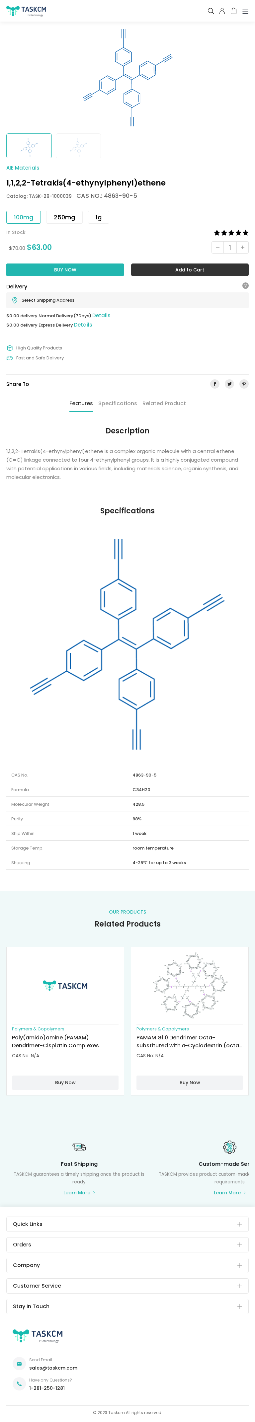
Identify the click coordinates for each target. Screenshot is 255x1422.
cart (233, 11)
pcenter (222, 11)
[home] (26, 12)
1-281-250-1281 (47, 1388)
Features (81, 403)
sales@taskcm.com (53, 1368)
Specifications (117, 403)
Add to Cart (189, 269)
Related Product (164, 403)
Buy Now (65, 269)
